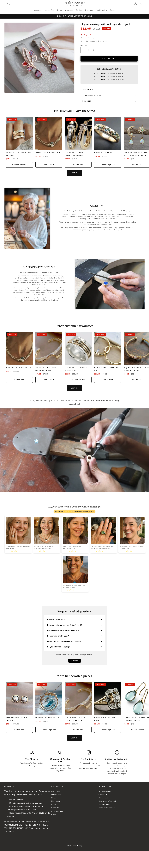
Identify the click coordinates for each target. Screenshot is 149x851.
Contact (54, 814)
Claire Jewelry (77, 846)
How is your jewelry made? (74, 636)
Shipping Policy (104, 804)
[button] (8, 3)
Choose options (19, 165)
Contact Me (75, 661)
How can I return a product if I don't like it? (74, 625)
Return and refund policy (108, 801)
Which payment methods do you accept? (74, 641)
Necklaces (55, 801)
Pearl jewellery (57, 811)
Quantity (83, 45)
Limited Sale (56, 794)
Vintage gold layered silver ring (76, 369)
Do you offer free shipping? (74, 647)
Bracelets (55, 808)
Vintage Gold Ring (103, 153)
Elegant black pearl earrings (16, 719)
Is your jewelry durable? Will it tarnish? (74, 631)
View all (74, 173)
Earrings (54, 804)
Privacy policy (104, 798)
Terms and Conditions (106, 808)
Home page (55, 791)
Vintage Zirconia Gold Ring (105, 719)
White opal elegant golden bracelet (45, 369)
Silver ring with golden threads (18, 154)
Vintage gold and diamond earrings (74, 154)
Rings (53, 798)
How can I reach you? (74, 620)
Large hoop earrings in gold (106, 369)
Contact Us (102, 794)
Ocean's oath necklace (47, 718)
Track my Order (104, 791)
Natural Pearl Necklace (47, 153)
